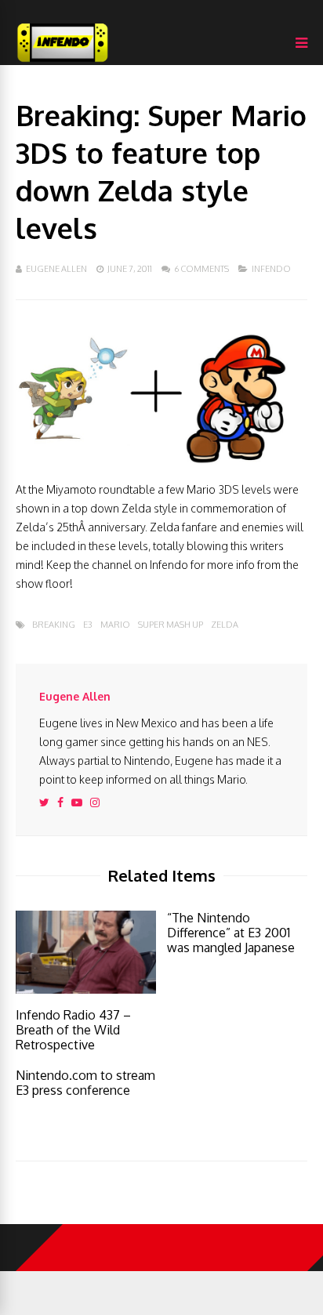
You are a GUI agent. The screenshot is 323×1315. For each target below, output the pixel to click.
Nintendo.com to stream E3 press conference (85, 1082)
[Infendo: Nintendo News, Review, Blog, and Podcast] (63, 61)
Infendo (271, 268)
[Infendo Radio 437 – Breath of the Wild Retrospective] (86, 989)
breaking (53, 625)
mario (115, 625)
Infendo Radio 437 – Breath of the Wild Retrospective (73, 1029)
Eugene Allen (56, 268)
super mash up (170, 625)
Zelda (224, 625)
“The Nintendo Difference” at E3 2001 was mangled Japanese (231, 932)
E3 (88, 625)
